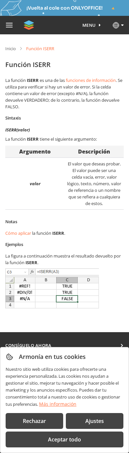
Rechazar (34, 421)
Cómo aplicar (18, 233)
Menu (89, 25)
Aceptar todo (64, 439)
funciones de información (91, 80)
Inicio (10, 49)
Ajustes (94, 421)
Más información (57, 404)
